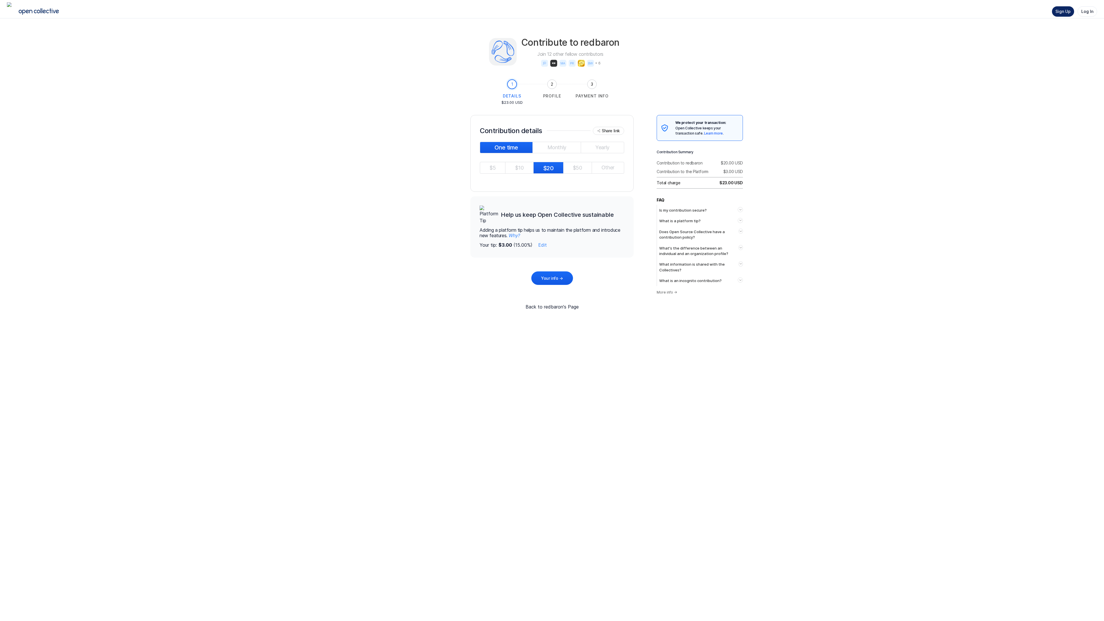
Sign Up (1063, 11)
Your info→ (552, 278)
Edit (542, 245)
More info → (667, 292)
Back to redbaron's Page (552, 307)
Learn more (713, 133)
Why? (514, 235)
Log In (1087, 11)
